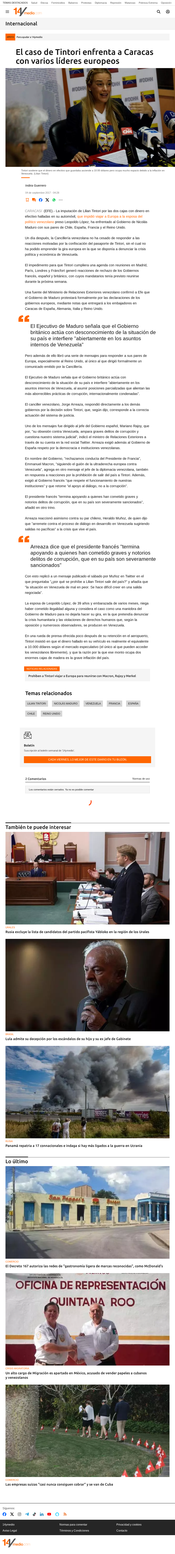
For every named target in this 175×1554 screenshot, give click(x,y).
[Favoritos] (27, 200)
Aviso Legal (10, 1530)
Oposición (166, 2)
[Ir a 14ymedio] (29, 11)
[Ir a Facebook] (5, 1514)
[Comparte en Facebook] (40, 200)
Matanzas (130, 2)
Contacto (121, 1530)
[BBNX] (16, 1543)
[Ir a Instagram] (20, 1514)
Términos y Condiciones (74, 1530)
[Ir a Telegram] (27, 1514)
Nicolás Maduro (66, 703)
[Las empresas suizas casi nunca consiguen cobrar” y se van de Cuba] (87, 1431)
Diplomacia (101, 2)
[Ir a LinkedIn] (42, 1514)
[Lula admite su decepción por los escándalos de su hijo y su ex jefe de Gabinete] (87, 985)
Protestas (86, 2)
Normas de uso (141, 778)
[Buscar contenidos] (159, 12)
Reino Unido (51, 713)
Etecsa (44, 2)
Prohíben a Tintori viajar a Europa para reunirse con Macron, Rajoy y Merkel (82, 676)
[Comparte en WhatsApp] (54, 200)
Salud (34, 2)
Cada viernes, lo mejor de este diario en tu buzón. (87, 759)
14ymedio (9, 1524)
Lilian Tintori (36, 703)
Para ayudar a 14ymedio (29, 37)
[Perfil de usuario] (168, 12)
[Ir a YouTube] (49, 1514)
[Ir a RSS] (66, 1514)
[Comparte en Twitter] (47, 200)
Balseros (73, 2)
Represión (115, 2)
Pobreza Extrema (148, 2)
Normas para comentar (73, 1524)
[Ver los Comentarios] (34, 200)
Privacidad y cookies (129, 1524)
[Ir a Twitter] (12, 1514)
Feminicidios (58, 2)
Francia (114, 703)
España (133, 703)
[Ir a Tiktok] (35, 1514)
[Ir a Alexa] (57, 1514)
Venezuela (93, 703)
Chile (31, 713)
